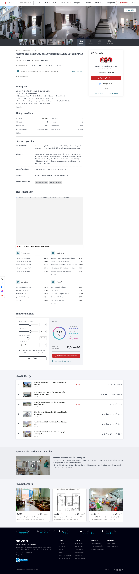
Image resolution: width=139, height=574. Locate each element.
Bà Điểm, (35, 519)
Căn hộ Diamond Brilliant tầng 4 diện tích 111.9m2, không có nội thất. (69, 517)
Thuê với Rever (79, 549)
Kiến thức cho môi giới (97, 549)
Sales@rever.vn (67, 533)
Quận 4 (112, 519)
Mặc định (23, 345)
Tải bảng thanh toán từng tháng (67, 356)
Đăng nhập (111, 3)
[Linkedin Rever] (117, 570)
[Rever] (36, 541)
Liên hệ (61, 552)
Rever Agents (79, 555)
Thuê (46, 3)
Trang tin (77, 3)
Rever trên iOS (111, 543)
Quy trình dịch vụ (80, 558)
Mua (38, 3)
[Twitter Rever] (114, 570)
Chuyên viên (65, 3)
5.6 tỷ (56, 514)
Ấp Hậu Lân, (29, 519)
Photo (81, 44)
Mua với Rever (79, 546)
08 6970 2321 (20, 552)
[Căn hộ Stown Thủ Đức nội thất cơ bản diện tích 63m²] (27, 424)
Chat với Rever (99, 93)
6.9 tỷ (19, 514)
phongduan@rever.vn (90, 533)
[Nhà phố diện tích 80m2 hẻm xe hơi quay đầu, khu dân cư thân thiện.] (27, 394)
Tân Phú (75, 519)
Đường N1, (65, 519)
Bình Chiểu (26, 51)
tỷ (45, 324)
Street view (109, 44)
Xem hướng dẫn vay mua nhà (62, 361)
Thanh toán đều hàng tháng (40, 351)
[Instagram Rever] (120, 570)
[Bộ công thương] (22, 560)
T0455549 (94, 519)
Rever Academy (79, 552)
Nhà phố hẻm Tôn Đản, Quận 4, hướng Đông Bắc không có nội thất (105, 517)
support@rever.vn (111, 533)
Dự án (54, 3)
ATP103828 (57, 519)
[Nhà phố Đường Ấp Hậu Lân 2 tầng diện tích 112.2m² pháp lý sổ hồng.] (33, 499)
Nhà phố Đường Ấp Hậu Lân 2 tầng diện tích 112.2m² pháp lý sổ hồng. (30, 517)
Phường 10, (107, 519)
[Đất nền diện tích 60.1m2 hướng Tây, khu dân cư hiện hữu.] (27, 384)
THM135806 (20, 519)
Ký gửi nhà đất (123, 3)
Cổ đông (88, 3)
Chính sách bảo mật (65, 555)
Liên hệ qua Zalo (107, 84)
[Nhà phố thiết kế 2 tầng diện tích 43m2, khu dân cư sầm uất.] (27, 414)
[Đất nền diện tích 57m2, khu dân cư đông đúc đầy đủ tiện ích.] (27, 404)
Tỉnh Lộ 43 (19, 51)
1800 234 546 (23, 533)
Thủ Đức (33, 51)
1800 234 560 (44, 533)
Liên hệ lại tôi (113, 93)
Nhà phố (45, 118)
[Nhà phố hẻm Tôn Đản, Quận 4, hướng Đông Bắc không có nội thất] (106, 499)
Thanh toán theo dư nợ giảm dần (26, 351)
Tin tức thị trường (96, 543)
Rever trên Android (112, 546)
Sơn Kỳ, (70, 519)
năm (44, 338)
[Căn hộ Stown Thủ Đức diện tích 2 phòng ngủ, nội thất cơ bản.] (27, 434)
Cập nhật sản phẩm (97, 546)
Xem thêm (19, 107)
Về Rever (98, 3)
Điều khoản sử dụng (64, 558)
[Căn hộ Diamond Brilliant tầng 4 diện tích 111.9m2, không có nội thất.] (69, 499)
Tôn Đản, (100, 519)
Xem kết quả (32, 358)
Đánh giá (107, 569)
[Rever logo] (5, 3)
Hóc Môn (41, 519)
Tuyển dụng (62, 546)
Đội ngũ (61, 549)
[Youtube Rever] (122, 570)
